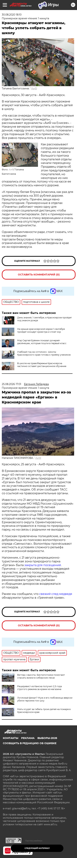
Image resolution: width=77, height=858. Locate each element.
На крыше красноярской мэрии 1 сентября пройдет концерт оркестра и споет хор (41, 330)
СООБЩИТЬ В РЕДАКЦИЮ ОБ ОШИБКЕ (29, 743)
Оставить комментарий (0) (39, 274)
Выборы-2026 (47, 738)
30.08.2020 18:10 (11, 14)
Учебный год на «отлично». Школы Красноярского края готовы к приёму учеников (44, 353)
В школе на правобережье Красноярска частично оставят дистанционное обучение (41, 365)
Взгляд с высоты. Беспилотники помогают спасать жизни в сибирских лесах (41, 676)
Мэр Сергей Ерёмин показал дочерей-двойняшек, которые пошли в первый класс (41, 342)
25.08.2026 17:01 (11, 384)
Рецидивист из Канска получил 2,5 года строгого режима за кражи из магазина (39, 688)
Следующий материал (37, 848)
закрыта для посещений (42, 565)
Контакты (10, 738)
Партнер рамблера (33, 841)
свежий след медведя (55, 594)
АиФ (34, 88)
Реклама (28, 738)
